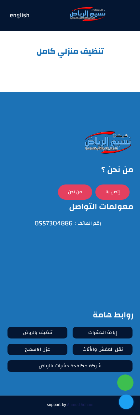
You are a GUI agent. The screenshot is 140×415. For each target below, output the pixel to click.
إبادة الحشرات (102, 332)
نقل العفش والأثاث (102, 349)
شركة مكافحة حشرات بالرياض (70, 366)
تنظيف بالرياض (37, 332)
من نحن (75, 192)
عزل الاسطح (37, 349)
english (20, 16)
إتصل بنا (112, 192)
